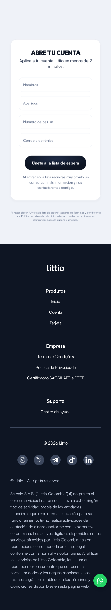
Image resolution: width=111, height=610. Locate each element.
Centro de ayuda (55, 411)
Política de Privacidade (56, 367)
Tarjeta (55, 322)
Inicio (55, 301)
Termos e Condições (55, 356)
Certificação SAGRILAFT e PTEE (55, 377)
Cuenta (55, 312)
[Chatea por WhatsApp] (100, 580)
